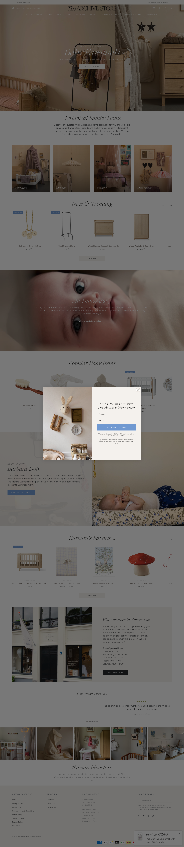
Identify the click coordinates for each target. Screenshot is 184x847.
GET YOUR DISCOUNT (116, 427)
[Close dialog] (138, 389)
